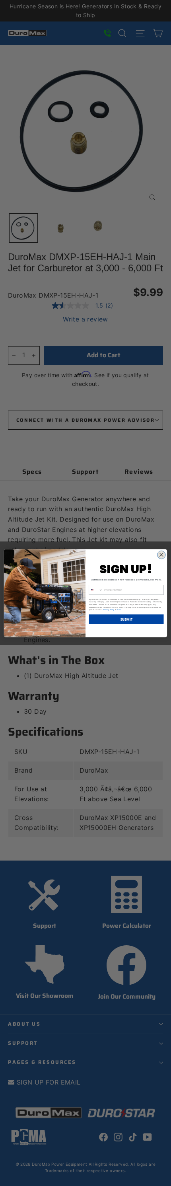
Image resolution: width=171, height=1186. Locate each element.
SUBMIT (126, 619)
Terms (119, 610)
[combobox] (96, 589)
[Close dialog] (161, 555)
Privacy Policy (108, 610)
